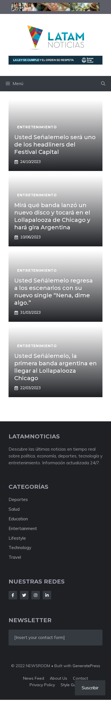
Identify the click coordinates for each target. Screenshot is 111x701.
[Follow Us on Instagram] (35, 595)
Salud (14, 509)
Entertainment (23, 528)
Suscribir (90, 687)
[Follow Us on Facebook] (13, 595)
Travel (15, 557)
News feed (33, 678)
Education (18, 518)
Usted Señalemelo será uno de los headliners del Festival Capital (55, 144)
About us (58, 678)
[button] (103, 83)
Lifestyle (17, 538)
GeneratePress (86, 665)
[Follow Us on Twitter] (24, 595)
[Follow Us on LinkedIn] (47, 595)
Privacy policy (42, 684)
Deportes (18, 499)
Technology (20, 547)
